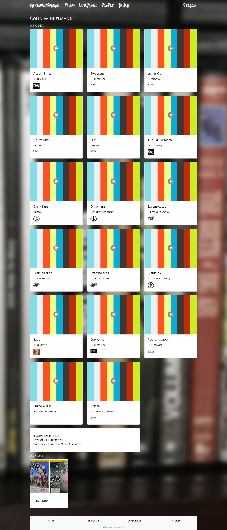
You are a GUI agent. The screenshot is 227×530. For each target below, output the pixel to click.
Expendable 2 (157, 206)
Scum (150, 84)
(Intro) (37, 145)
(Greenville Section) (159, 212)
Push (93, 84)
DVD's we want (134, 521)
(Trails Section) (42, 278)
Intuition (154, 273)
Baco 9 (38, 339)
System (95, 406)
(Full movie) (40, 79)
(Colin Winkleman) (159, 278)
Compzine (97, 339)
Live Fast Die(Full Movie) (47, 440)
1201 (93, 140)
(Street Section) (99, 278)
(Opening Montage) (44, 411)
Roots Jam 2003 (158, 339)
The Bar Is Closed (160, 140)
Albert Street (43, 73)
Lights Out (155, 73)
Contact (176, 521)
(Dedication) (155, 79)
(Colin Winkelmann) (102, 212)
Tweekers (97, 73)
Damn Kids (40, 206)
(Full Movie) (97, 79)
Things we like (92, 521)
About (51, 521)
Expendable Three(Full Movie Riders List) (57, 444)
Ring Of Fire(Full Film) (46, 436)
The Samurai (42, 406)
